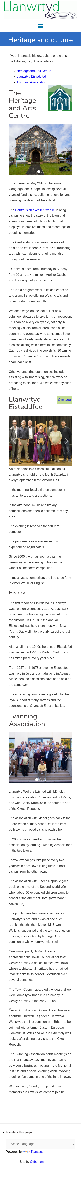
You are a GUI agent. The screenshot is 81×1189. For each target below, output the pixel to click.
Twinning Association (31, 82)
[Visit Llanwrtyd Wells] (40, 10)
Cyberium (37, 1161)
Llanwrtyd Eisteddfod (31, 76)
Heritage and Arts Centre (34, 71)
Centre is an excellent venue (35, 210)
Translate (37, 1151)
